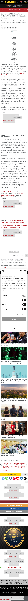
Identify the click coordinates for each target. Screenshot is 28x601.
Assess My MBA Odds (14, 515)
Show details (20, 314)
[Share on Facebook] (2, 27)
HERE (6, 267)
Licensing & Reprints (5, 588)
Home (2, 10)
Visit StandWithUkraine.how (9, 192)
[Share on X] (5, 27)
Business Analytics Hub (14, 508)
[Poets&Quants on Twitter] (3, 478)
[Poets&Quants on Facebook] (10, 478)
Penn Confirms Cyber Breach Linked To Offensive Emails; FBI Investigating (12, 362)
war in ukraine (16, 460)
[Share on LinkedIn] (10, 27)
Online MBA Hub (14, 502)
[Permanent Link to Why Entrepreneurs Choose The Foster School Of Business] (14, 336)
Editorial (5, 590)
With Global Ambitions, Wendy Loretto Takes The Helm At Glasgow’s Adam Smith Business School (14, 400)
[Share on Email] (8, 27)
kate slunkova (9, 459)
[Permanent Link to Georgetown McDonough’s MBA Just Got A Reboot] (14, 410)
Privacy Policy (23, 587)
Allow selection (14, 324)
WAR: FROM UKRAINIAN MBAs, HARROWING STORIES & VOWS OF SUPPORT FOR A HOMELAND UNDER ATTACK (13, 222)
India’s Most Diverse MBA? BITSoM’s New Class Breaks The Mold (12, 454)
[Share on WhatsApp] (13, 27)
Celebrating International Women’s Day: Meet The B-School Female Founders (8, 467)
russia (14, 459)
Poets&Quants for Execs (19, 580)
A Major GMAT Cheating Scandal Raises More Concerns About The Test (19, 465)
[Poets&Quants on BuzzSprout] (6, 478)
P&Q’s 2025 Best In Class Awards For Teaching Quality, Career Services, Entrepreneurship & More (14, 381)
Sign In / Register (21, 590)
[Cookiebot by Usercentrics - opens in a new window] (20, 271)
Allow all (14, 319)
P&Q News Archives (13, 587)
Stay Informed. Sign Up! (10, 474)
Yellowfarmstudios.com (17, 593)
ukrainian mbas (8, 460)
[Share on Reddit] (16, 27)
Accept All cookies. (8, 120)
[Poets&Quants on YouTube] (17, 478)
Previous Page (14, 252)
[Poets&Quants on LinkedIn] (21, 478)
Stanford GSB (20, 459)
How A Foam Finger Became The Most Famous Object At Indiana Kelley (14, 436)
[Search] (26, 482)
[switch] (24, 300)
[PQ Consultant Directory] (14, 567)
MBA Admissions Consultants (14, 511)
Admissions (17, 10)
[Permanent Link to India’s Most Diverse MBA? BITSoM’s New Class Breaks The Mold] (14, 446)
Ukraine (3, 460)
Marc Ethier (6, 25)
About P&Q (3, 587)
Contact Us (12, 590)
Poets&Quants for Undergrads (11, 582)
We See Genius (18, 583)
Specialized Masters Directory (14, 505)
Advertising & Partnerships (20, 588)
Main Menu (9, 10)
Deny (14, 328)
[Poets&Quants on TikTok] (25, 478)
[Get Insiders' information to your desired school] (14, 537)
